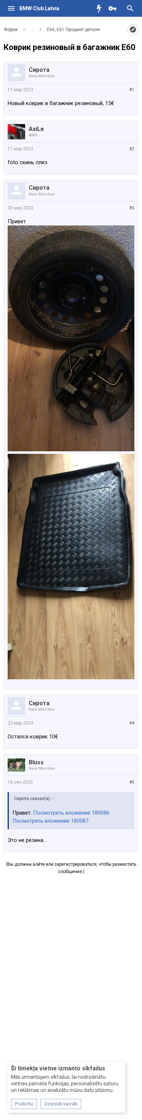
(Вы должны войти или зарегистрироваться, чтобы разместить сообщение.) (71, 868)
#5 (131, 782)
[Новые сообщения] (101, 8)
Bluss (36, 762)
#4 (131, 723)
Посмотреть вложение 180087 (50, 821)
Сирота (39, 69)
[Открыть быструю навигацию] (132, 29)
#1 (131, 89)
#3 (131, 208)
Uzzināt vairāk (60, 1104)
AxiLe (36, 128)
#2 (131, 148)
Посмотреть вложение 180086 (71, 813)
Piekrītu (24, 1104)
